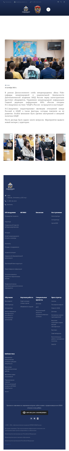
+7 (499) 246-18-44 (36, 2)
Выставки (54, 330)
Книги (7, 391)
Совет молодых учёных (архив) (24, 302)
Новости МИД (55, 308)
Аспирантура (55, 220)
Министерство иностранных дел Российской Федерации (20, 434)
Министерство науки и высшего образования (17, 437)
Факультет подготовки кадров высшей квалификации (57, 323)
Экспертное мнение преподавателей (57, 316)
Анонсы (53, 301)
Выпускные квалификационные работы (11, 369)
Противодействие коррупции (13, 263)
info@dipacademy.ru (21, 2)
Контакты (8, 2)
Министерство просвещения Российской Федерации (19, 441)
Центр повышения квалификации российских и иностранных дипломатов (10, 316)
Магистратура (55, 216)
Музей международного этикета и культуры (12, 237)
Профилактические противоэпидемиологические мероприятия (14, 286)
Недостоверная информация (13, 269)
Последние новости (57, 305)
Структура (8, 222)
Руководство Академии (11, 216)
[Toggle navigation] (48, 9)
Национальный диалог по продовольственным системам (42, 313)
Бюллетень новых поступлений (10, 375)
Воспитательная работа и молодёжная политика (57, 339)
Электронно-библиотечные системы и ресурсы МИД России (10, 360)
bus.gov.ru (8, 444)
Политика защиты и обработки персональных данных (12, 276)
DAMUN (53, 344)
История (7, 233)
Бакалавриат (8, 301)
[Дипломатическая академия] (26, 9)
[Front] (10, 186)
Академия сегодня (10, 252)
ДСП (37, 307)
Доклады (38, 303)
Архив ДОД (54, 223)
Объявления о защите (26, 307)
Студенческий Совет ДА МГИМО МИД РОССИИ (12, 226)
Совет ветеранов (56, 333)
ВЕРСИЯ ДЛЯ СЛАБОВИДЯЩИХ (36, 412)
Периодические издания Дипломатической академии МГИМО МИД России (10, 384)
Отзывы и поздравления (12, 247)
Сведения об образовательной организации (14, 257)
